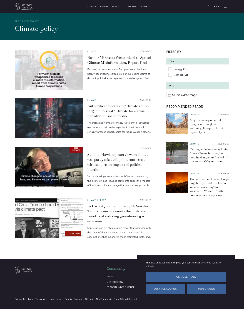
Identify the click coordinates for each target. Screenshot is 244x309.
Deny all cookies (165, 288)
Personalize (206, 288)
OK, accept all (186, 276)
